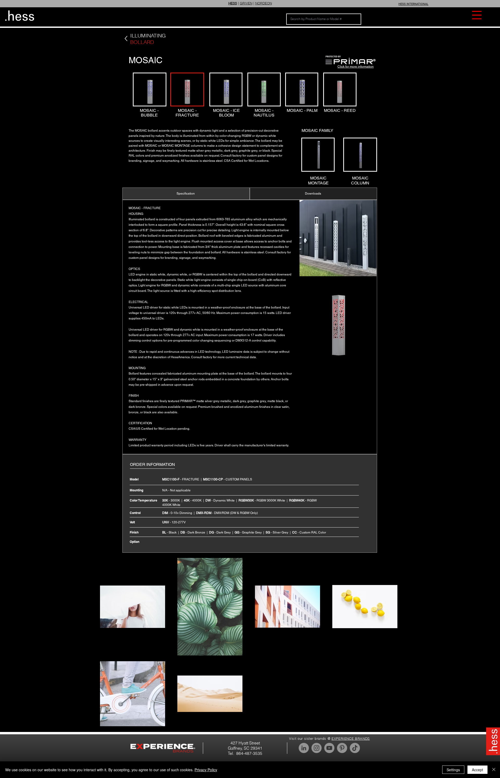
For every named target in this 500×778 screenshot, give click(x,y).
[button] (477, 15)
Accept (477, 769)
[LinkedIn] (304, 748)
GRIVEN (246, 3)
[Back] (126, 38)
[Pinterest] (342, 748)
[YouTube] (329, 748)
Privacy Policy (206, 769)
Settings (453, 769)
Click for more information (356, 66)
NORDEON (263, 3)
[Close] (494, 770)
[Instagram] (316, 748)
